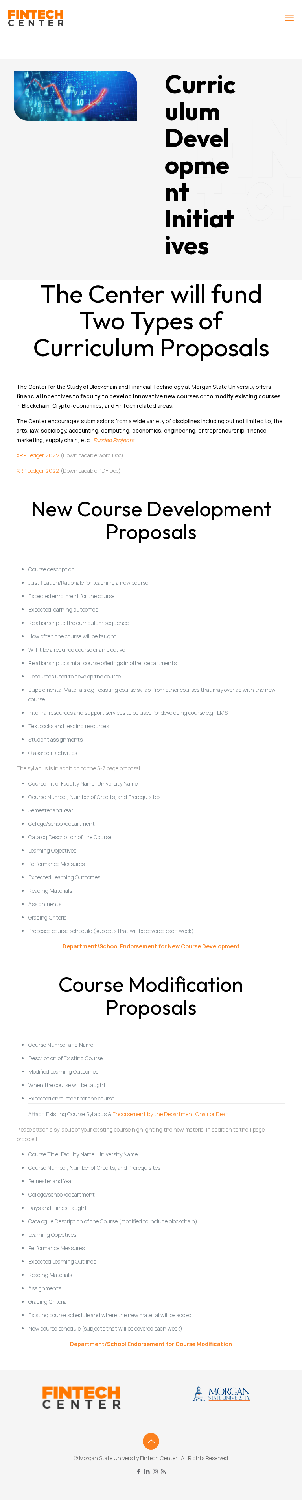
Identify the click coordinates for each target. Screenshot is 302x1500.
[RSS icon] (163, 1471)
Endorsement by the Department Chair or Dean (170, 1114)
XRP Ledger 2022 (38, 455)
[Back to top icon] (151, 1441)
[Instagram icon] (155, 1471)
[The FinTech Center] (36, 17)
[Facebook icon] (139, 1471)
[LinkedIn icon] (147, 1471)
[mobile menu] (289, 17)
